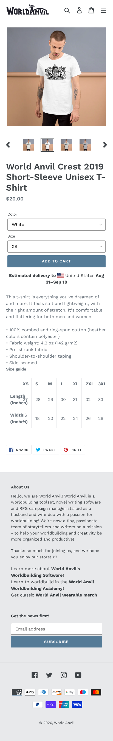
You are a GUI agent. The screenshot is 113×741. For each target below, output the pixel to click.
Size (11, 236)
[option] (28, 145)
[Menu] (103, 10)
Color (12, 214)
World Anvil (64, 723)
